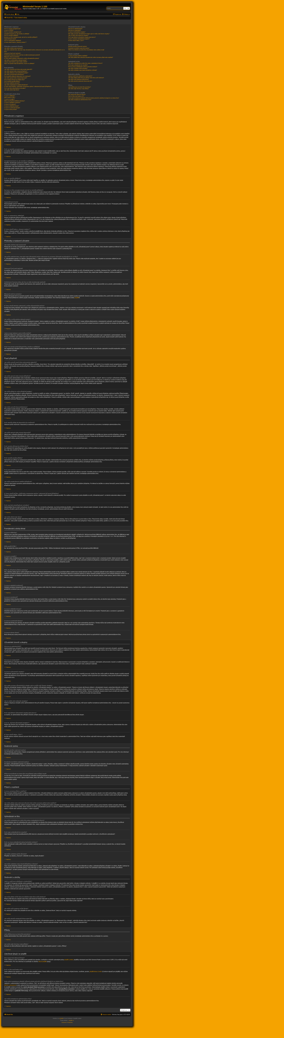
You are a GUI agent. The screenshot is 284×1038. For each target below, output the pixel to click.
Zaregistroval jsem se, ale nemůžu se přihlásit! (16, 33)
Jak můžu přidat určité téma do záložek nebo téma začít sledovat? (86, 77)
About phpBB (42, 961)
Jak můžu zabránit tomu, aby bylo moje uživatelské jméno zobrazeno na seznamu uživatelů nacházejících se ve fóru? (34, 50)
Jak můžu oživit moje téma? (11, 90)
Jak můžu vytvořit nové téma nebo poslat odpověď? (18, 69)
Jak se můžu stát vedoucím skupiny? (78, 35)
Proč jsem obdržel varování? (12, 83)
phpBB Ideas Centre (96, 971)
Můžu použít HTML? (9, 97)
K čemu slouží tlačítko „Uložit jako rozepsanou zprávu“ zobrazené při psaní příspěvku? (27, 86)
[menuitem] (17, 14)
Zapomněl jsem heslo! (10, 38)
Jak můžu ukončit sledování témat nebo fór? (80, 81)
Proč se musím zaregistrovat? (12, 28)
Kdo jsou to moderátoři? (74, 30)
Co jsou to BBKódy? (9, 95)
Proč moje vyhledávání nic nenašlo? (78, 65)
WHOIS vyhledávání (10, 985)
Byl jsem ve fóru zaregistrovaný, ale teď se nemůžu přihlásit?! (20, 37)
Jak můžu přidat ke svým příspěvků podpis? (16, 72)
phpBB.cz (71, 1020)
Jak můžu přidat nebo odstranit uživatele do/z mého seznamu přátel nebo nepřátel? (90, 57)
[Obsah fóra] (13, 7)
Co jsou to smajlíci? (9, 99)
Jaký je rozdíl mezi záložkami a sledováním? (80, 76)
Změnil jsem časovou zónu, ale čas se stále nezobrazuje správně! (22, 55)
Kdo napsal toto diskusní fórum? (77, 94)
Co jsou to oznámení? (10, 104)
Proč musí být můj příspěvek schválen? (15, 88)
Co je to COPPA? (8, 30)
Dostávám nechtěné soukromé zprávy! (78, 48)
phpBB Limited (68, 959)
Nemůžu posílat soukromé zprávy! (77, 46)
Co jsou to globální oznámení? (12, 102)
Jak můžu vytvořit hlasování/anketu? (14, 74)
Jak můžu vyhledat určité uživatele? (78, 68)
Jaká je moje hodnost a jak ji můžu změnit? (15, 61)
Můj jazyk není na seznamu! (11, 56)
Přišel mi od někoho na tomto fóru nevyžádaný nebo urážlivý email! (86, 49)
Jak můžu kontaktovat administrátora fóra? (79, 99)
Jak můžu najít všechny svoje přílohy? (78, 88)
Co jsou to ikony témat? (10, 109)
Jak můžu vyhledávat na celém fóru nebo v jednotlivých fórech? (85, 63)
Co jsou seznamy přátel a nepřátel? (77, 55)
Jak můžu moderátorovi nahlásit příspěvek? (16, 84)
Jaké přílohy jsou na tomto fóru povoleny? (79, 87)
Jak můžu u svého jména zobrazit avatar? (15, 60)
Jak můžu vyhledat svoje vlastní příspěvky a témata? (82, 70)
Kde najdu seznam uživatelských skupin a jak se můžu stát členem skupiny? (88, 33)
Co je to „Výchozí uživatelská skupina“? (79, 38)
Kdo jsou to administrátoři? (75, 28)
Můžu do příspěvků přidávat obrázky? (14, 101)
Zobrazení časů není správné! (12, 53)
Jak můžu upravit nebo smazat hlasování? (15, 78)
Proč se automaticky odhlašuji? (12, 40)
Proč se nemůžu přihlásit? (11, 35)
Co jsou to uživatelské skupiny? (76, 32)
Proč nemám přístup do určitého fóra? (14, 79)
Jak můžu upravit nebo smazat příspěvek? (15, 71)
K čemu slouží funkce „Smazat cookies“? (15, 42)
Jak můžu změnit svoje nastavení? (13, 48)
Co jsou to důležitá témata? (11, 106)
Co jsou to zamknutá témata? (12, 107)
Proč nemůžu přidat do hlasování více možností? (17, 76)
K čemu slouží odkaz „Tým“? (76, 40)
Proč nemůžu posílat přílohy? (12, 81)
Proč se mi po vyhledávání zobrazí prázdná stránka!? (82, 66)
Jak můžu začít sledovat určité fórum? (78, 79)
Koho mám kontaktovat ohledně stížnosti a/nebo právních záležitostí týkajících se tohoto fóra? (93, 98)
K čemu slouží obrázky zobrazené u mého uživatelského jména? (21, 58)
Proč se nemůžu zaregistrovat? (12, 32)
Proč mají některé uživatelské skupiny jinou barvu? (82, 37)
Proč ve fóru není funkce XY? (76, 96)
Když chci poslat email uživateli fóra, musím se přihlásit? (19, 63)
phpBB (77, 297)
